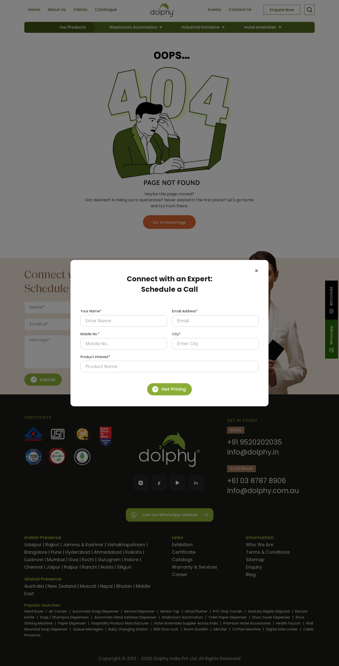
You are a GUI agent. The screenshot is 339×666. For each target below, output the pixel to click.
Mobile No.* (90, 334)
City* (176, 334)
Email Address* (185, 311)
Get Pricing (173, 389)
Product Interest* (95, 356)
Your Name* (91, 311)
